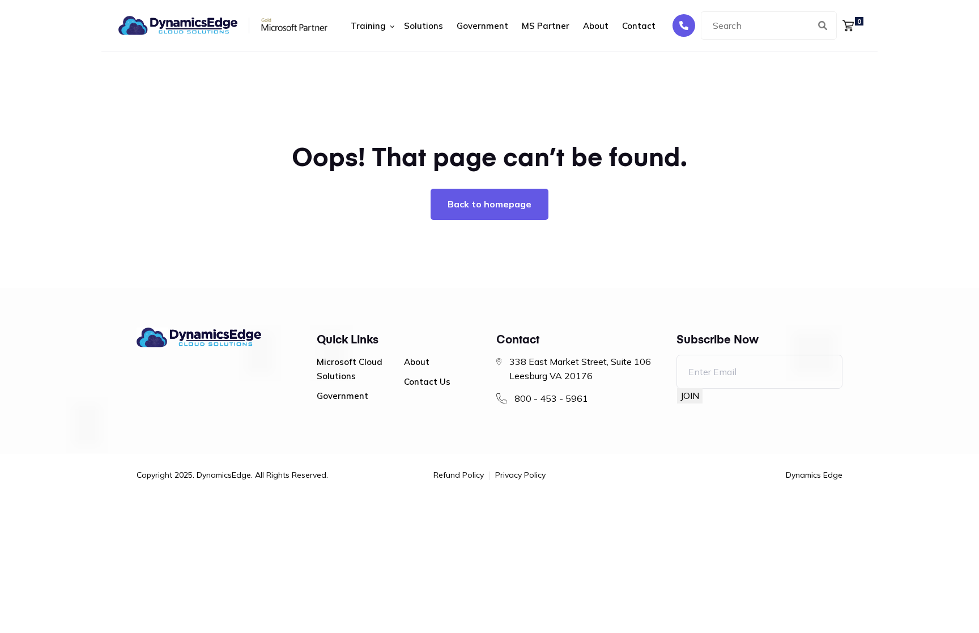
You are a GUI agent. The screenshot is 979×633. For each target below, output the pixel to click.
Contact (638, 25)
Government (482, 25)
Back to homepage (489, 204)
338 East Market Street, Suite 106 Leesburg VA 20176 (580, 368)
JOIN (689, 395)
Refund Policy (458, 475)
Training (368, 25)
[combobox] (768, 25)
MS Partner (545, 25)
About (595, 25)
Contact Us (427, 381)
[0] (848, 25)
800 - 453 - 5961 (551, 398)
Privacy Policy (520, 475)
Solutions (423, 25)
